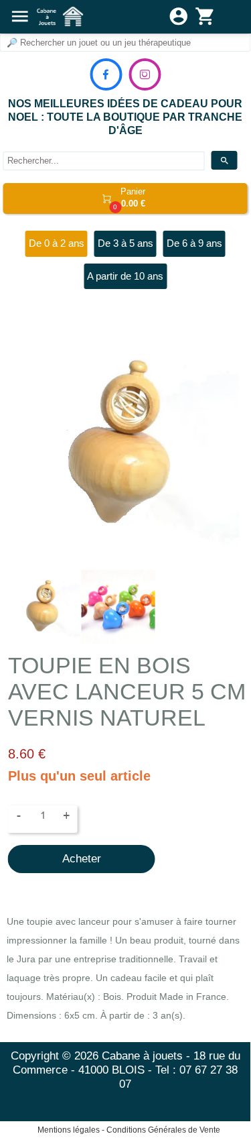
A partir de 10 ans (125, 276)
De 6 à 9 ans (194, 243)
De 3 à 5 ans (125, 243)
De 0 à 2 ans (56, 243)
